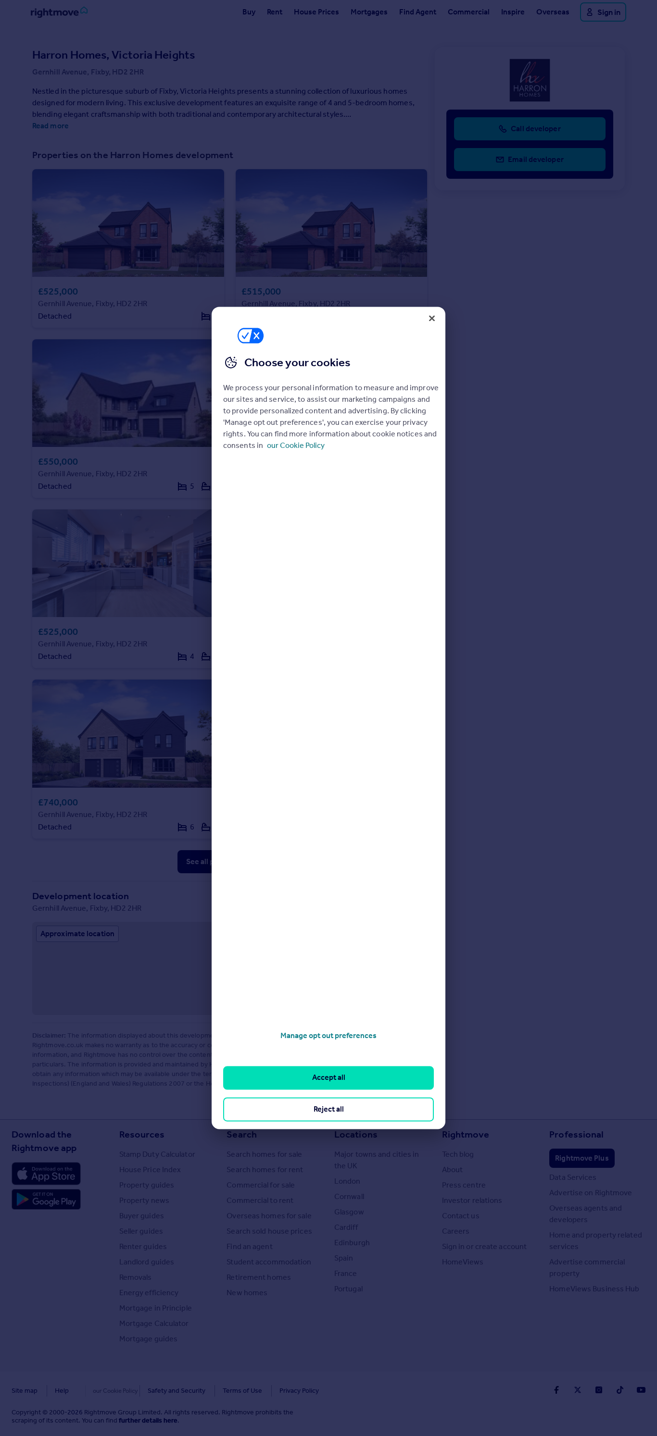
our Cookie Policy (296, 445)
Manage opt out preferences (328, 1035)
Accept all (328, 1077)
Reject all (329, 1109)
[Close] (431, 318)
